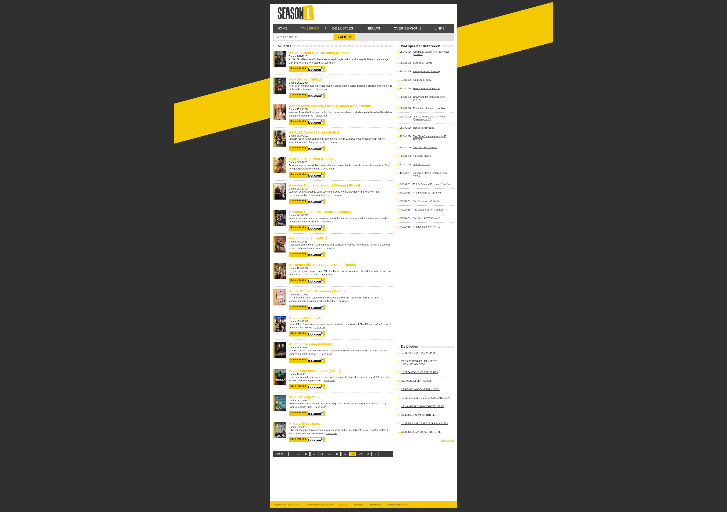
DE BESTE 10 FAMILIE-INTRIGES (418, 415)
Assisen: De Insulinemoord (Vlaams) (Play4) (324, 185)
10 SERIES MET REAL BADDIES (418, 352)
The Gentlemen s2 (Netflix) (427, 201)
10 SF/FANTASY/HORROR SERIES (419, 372)
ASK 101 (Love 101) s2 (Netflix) (314, 132)
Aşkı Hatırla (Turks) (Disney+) (312, 159)
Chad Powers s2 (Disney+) (427, 192)
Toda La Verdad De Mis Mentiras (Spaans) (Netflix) (430, 118)
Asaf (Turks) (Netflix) (305, 79)
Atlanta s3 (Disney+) (305, 318)
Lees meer (329, 62)
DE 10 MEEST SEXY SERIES (416, 381)
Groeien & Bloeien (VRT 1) (427, 226)
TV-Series (310, 28)
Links (440, 28)
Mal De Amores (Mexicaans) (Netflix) (432, 184)
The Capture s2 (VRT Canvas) (428, 209)
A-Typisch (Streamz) (305, 424)
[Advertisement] (385, 12)
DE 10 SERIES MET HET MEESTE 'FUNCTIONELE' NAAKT (419, 362)
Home (282, 28)
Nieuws (373, 28)
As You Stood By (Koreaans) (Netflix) (319, 53)
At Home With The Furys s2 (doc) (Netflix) (322, 265)
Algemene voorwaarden (320, 504)
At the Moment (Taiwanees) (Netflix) (317, 291)
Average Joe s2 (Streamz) (426, 71)
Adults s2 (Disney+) (423, 80)
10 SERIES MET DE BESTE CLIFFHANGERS (424, 423)
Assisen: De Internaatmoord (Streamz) (320, 212)
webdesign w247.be (397, 504)
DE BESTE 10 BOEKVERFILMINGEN (420, 389)
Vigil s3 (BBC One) (422, 156)
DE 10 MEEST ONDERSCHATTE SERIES (422, 406)
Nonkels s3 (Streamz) (424, 128)
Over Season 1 (407, 28)
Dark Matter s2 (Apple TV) (426, 88)
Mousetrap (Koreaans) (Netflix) (429, 108)
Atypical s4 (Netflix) (305, 397)
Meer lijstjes (447, 440)
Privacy (343, 504)
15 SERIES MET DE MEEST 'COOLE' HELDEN (425, 398)
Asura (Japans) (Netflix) (308, 238)
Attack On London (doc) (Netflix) (315, 371)
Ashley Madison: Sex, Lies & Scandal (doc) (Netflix (330, 106)
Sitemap (357, 504)
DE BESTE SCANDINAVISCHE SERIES (421, 432)
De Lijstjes (342, 28)
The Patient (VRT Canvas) (426, 218)
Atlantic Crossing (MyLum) (310, 344)
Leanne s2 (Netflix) (423, 63)
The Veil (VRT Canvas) (425, 147)
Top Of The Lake (421, 164)
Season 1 (295, 12)
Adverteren (375, 504)
